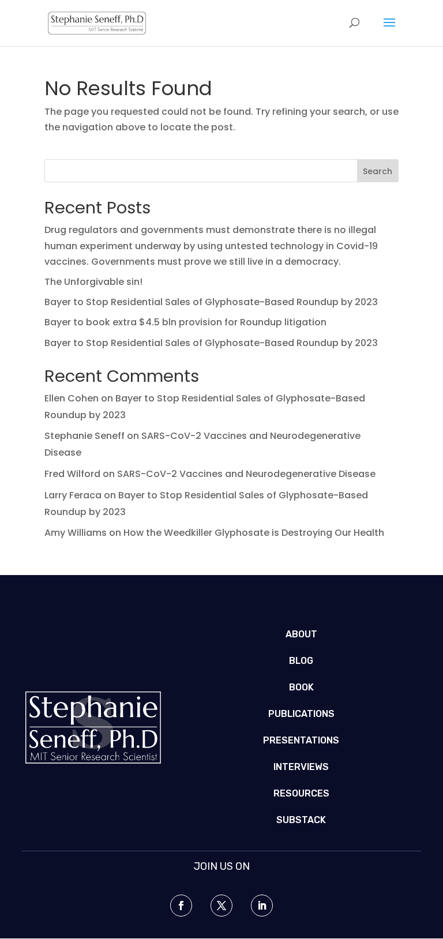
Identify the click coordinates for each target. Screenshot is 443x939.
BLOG (301, 660)
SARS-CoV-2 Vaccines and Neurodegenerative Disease (246, 473)
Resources (301, 793)
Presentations (301, 740)
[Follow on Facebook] (181, 906)
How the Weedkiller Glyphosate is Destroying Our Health (253, 532)
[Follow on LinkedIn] (262, 906)
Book (301, 687)
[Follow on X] (221, 906)
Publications (301, 713)
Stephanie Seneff (84, 435)
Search (377, 171)
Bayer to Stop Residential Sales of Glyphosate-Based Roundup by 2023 (211, 302)
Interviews (301, 766)
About (301, 634)
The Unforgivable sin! (93, 281)
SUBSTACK (301, 819)
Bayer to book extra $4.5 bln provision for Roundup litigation (185, 322)
